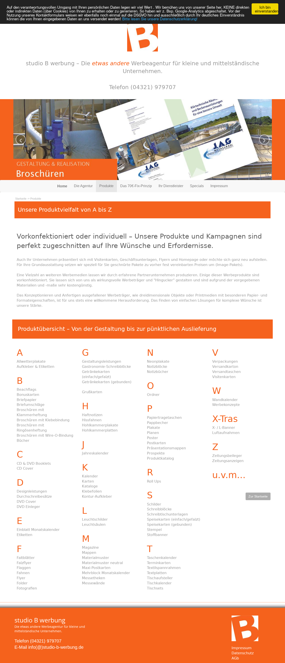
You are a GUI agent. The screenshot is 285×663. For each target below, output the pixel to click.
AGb (235, 658)
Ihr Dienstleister (171, 186)
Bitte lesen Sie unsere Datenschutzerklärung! (159, 18)
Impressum (219, 186)
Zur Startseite (258, 496)
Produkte (106, 186)
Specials (197, 186)
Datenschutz (243, 653)
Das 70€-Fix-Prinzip (136, 186)
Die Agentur (83, 186)
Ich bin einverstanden (266, 9)
